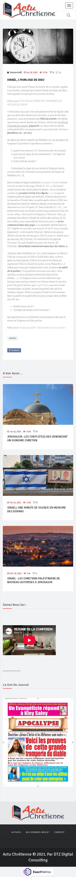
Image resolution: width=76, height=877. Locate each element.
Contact (59, 832)
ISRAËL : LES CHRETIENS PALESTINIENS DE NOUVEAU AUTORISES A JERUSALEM (33, 580)
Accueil (16, 832)
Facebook (15, 350)
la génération (42, 285)
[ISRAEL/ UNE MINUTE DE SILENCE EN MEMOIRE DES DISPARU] (38, 475)
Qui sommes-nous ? (38, 832)
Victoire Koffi (16, 72)
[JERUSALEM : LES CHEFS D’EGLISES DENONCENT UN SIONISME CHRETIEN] (38, 404)
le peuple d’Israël (50, 182)
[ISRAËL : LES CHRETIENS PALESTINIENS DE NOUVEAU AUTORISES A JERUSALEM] (38, 546)
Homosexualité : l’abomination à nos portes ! (43, 327)
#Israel (12, 338)
